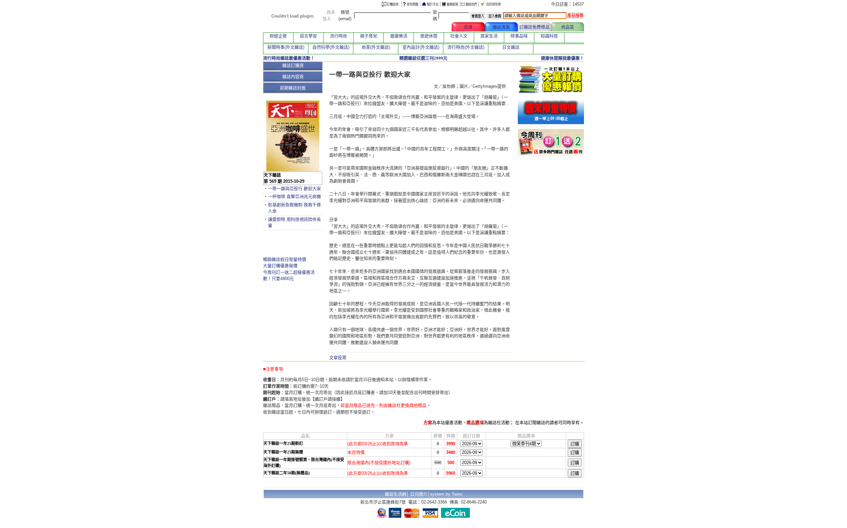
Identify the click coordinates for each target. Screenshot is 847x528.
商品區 (567, 26)
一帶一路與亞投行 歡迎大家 (294, 188)
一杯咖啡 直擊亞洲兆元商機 (294, 196)
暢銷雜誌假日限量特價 (284, 259)
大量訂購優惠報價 (280, 265)
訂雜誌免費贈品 (534, 26)
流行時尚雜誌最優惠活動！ (289, 58)
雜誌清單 (501, 26)
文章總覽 (435, 26)
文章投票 (337, 357)
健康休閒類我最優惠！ (562, 58)
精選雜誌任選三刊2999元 (423, 58)
